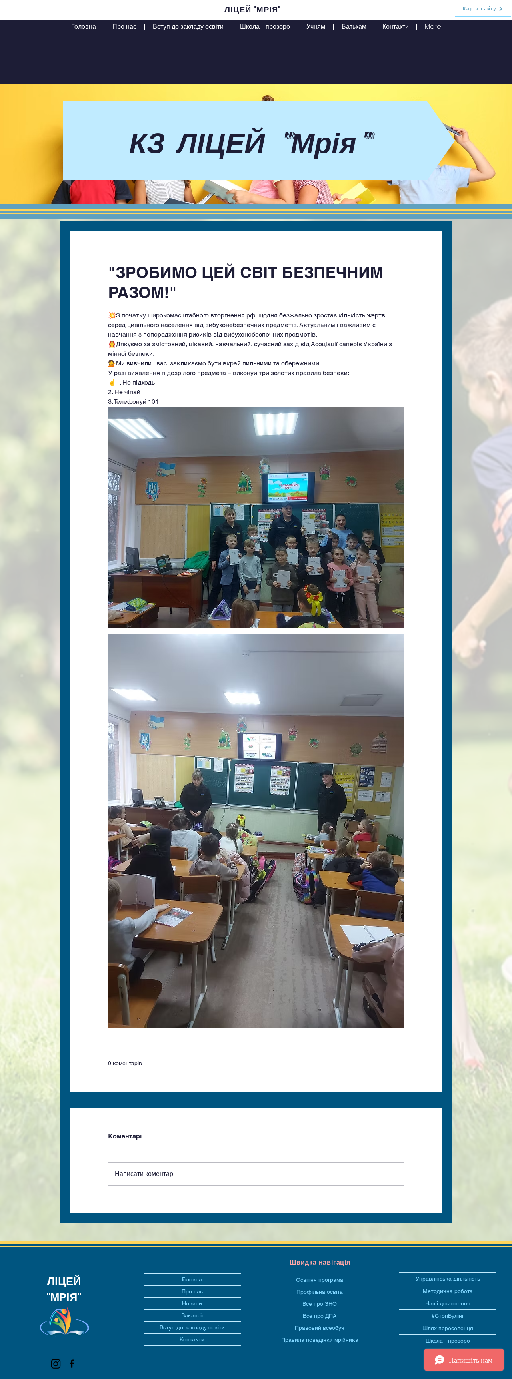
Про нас (192, 1291)
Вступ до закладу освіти (192, 1327)
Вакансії (192, 1315)
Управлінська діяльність (448, 1278)
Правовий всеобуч (319, 1328)
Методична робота (448, 1291)
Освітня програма (319, 1280)
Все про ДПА (319, 1316)
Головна (192, 1279)
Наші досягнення (447, 1303)
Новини (192, 1303)
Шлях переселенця (447, 1328)
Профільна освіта (319, 1292)
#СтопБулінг (448, 1316)
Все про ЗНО (319, 1304)
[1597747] (55, 1363)
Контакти (192, 1339)
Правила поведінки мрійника (319, 1340)
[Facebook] (71, 1363)
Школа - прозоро (448, 1340)
